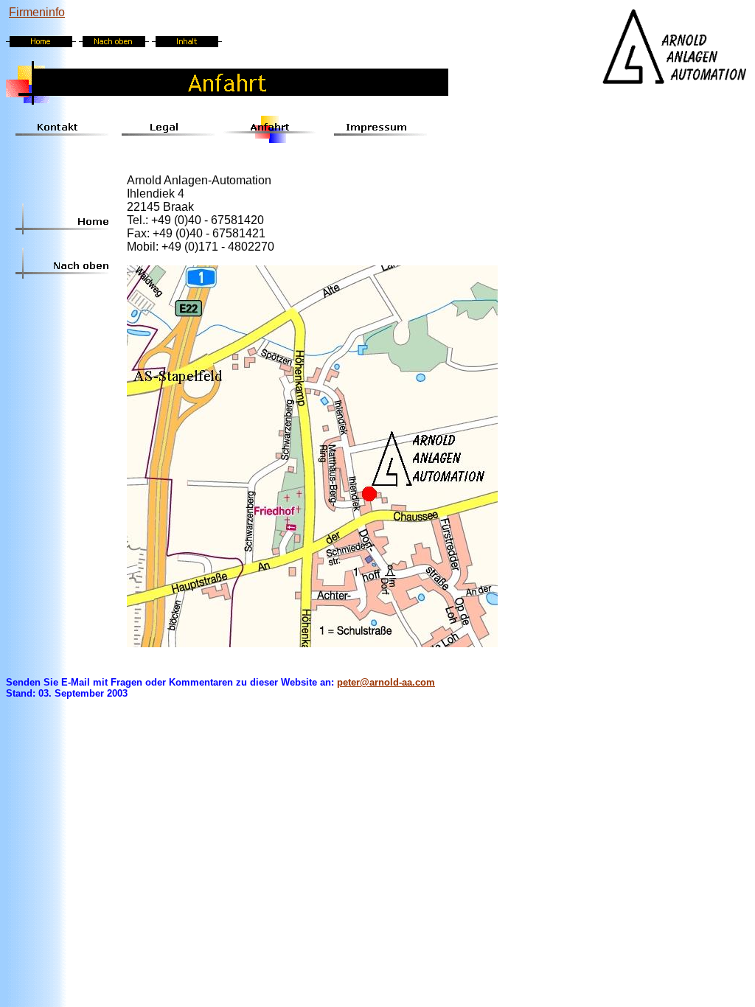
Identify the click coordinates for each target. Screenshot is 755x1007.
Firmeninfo (37, 12)
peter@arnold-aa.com (386, 682)
